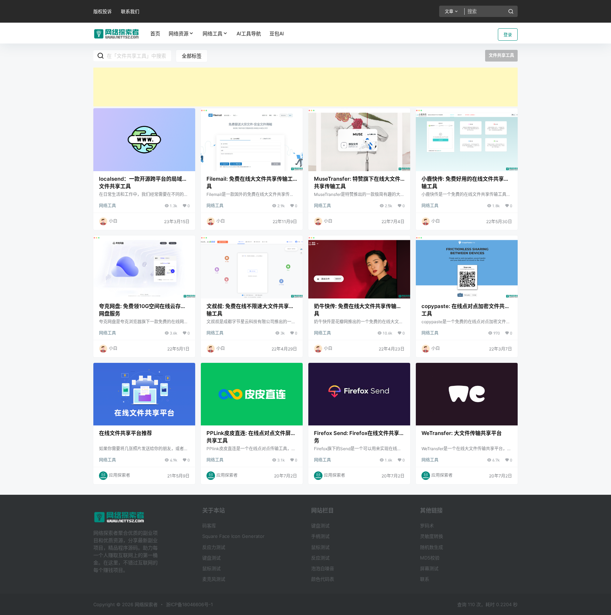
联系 (424, 579)
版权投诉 (102, 11)
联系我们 (130, 11)
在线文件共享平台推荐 (125, 433)
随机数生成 (431, 547)
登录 (508, 34)
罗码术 (427, 525)
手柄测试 (320, 536)
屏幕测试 (429, 568)
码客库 (209, 525)
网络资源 (178, 33)
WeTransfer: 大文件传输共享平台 (461, 433)
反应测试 (320, 558)
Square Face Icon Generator (233, 536)
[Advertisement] (305, 87)
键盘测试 (211, 558)
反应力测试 (213, 547)
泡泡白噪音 (322, 568)
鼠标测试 (211, 568)
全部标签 (192, 56)
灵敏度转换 (431, 536)
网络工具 (212, 33)
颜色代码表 (322, 579)
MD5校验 (430, 558)
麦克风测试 (213, 579)
